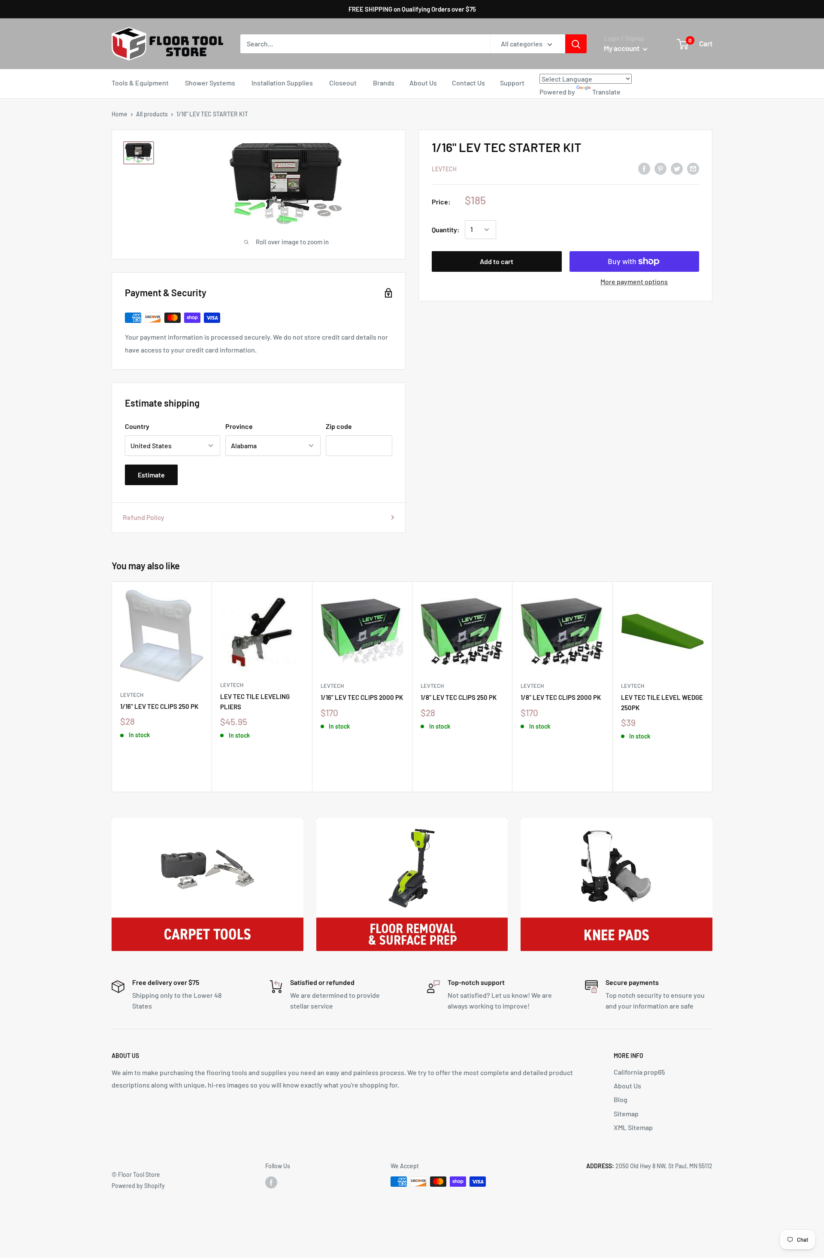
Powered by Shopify (138, 1185)
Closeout (343, 83)
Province (239, 426)
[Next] (712, 686)
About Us (423, 83)
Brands (383, 83)
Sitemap (626, 1113)
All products (152, 114)
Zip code (339, 426)
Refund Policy (143, 517)
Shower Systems (210, 83)
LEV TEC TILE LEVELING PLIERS (255, 701)
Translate (606, 92)
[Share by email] (693, 168)
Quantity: (446, 229)
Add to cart (496, 261)
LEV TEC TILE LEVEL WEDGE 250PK (662, 702)
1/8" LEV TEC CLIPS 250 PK (459, 697)
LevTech (444, 169)
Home (119, 114)
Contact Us (468, 83)
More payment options (634, 281)
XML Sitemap (633, 1127)
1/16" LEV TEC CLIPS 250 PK (159, 706)
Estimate (151, 475)
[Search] (576, 43)
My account (622, 48)
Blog (620, 1099)
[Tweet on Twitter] (677, 168)
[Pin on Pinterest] (660, 168)
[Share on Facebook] (644, 168)
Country (137, 426)
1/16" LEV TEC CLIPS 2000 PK (362, 697)
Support (512, 83)
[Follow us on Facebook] (271, 1182)
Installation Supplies (282, 83)
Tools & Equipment (140, 83)
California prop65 (639, 1072)
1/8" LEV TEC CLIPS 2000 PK (561, 697)
